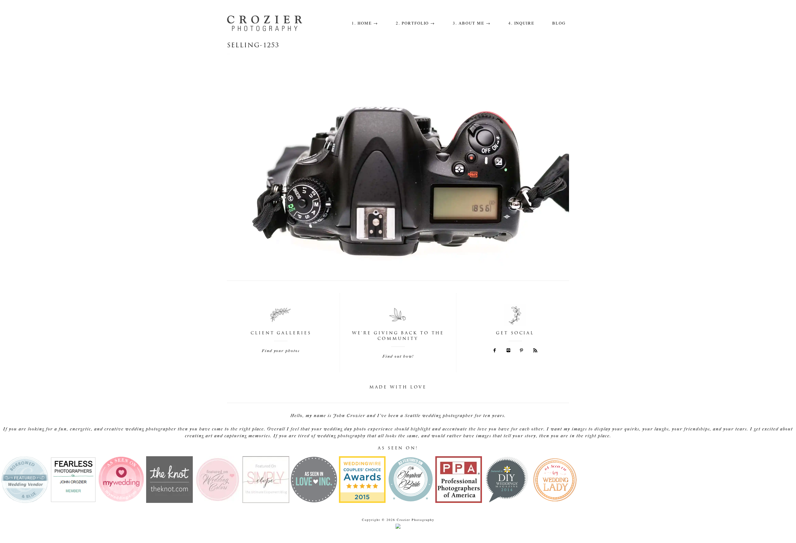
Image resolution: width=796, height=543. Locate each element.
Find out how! (398, 356)
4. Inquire (521, 23)
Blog (559, 23)
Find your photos (281, 350)
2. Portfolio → (415, 23)
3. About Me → (471, 23)
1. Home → (365, 23)
